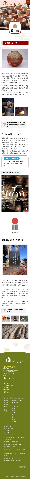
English (7, 392)
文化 (5, 408)
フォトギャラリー (9, 434)
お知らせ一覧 (9, 385)
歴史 (5, 410)
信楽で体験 (15, 402)
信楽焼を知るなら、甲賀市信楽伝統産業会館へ (16, 124)
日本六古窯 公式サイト (10, 172)
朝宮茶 (6, 402)
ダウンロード (8, 432)
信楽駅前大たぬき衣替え (11, 442)
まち (5, 412)
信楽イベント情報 (9, 458)
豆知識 (6, 404)
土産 (13, 412)
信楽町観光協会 (9, 367)
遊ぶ (13, 420)
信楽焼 (6, 401)
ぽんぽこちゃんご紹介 (10, 447)
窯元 (13, 410)
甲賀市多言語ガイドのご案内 (12, 460)
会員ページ (22, 467)
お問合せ (8, 390)
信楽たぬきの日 (8, 428)
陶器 (13, 409)
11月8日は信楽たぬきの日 (15, 310)
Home (7, 383)
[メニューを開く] (28, 2)
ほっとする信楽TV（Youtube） (13, 444)
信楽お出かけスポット (18, 401)
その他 (14, 421)
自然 (5, 406)
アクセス (8, 388)
